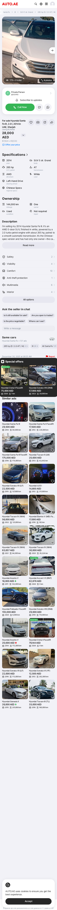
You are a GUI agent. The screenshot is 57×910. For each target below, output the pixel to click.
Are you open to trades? (42, 315)
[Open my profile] (52, 4)
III (34, 346)
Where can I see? (36, 321)
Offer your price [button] (12, 144)
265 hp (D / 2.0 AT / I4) (15, 346)
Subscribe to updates (31, 100)
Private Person (18, 92)
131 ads (23, 341)
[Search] (35, 4)
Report (52, 356)
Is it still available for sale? (15, 315)
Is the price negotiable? (14, 321)
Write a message (12, 328)
